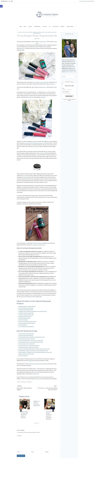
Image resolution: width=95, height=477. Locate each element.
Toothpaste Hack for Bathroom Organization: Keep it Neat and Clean (33, 311)
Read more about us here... (71, 71)
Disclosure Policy (42, 41)
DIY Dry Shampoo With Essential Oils (26, 326)
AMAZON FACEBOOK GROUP (36, 363)
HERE (36, 243)
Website (46, 451)
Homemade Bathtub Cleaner (24, 318)
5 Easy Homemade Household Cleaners (27, 323)
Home (21, 26)
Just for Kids (56, 26)
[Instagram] (4, 1)
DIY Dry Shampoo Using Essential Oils (40, 82)
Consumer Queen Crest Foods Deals (26, 333)
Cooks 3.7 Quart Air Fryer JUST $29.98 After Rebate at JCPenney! (24, 414)
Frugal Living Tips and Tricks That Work (27, 338)
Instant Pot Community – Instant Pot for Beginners (29, 345)
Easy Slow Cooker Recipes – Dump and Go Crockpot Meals (31, 340)
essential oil (43, 97)
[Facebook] (2, 1)
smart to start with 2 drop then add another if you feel (35, 143)
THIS (24, 175)
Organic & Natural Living (42, 32)
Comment (19, 435)
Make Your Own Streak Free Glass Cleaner (27, 321)
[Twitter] (10, 1)
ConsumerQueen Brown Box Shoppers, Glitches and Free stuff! (32, 337)
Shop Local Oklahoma (23, 355)
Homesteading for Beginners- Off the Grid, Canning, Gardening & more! (33, 350)
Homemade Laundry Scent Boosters (26, 313)
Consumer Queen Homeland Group (26, 335)
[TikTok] (8, 1)
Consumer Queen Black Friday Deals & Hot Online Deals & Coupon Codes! (34, 348)
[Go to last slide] (21, 410)
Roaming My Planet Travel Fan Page (26, 353)
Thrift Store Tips (35, 373)
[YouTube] (12, 1)
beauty (18, 381)
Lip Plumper (29, 381)
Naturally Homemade (33, 32)
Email (32, 451)
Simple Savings (50, 32)
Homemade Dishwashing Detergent (26, 309)
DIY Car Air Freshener (23, 319)
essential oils (22, 48)
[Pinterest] (6, 1)
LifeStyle (26, 32)
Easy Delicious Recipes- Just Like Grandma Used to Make (31, 342)
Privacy (72, 81)
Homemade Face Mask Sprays (25, 316)
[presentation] (24, 404)
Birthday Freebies (38, 378)
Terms (69, 81)
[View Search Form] (75, 26)
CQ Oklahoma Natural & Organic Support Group (28, 347)
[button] (1, 6)
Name (18, 451)
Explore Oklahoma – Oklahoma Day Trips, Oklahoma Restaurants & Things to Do (35, 352)
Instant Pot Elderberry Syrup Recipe (26, 308)
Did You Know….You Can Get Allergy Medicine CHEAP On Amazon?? (47, 388)
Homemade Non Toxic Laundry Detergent (27, 306)
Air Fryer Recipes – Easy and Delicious (27, 343)
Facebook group (84, 1)
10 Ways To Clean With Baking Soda (26, 314)
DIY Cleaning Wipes (23, 324)
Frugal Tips (21, 32)
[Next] (53, 410)
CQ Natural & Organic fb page (38, 244)
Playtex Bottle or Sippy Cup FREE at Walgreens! (24, 388)
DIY (18, 32)
